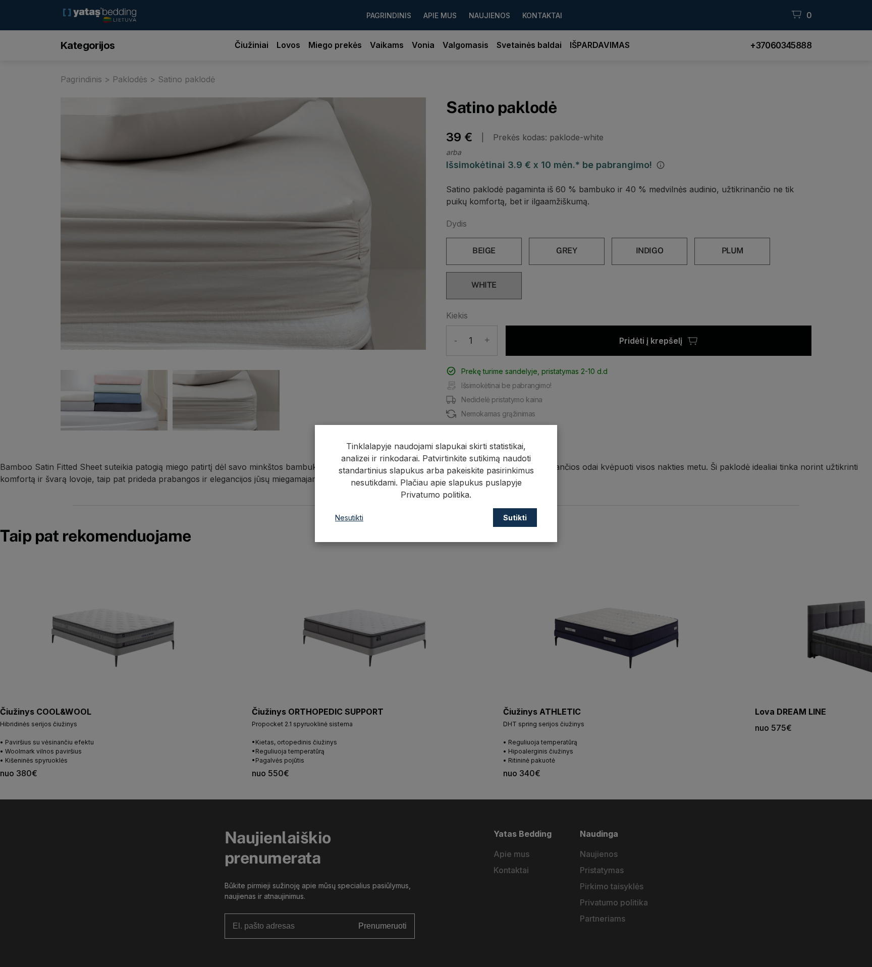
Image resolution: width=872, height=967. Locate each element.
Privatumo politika (435, 495)
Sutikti (515, 517)
